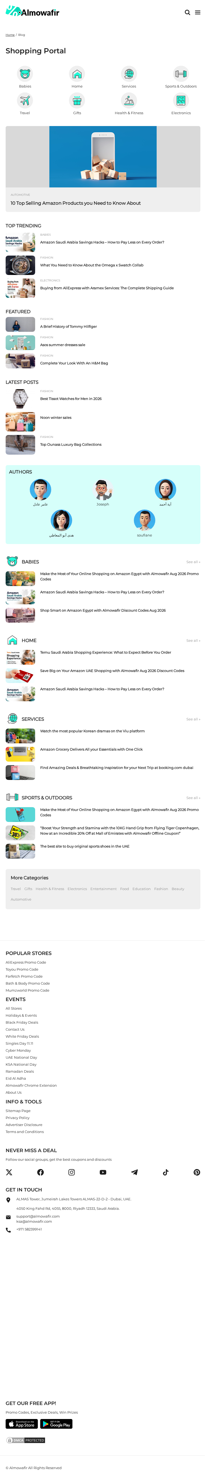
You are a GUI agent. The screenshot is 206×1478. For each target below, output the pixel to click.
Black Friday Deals (22, 1022)
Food (124, 889)
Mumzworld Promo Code (27, 990)
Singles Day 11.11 (19, 1043)
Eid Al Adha (16, 1078)
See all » (193, 562)
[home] (32, 10)
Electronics (77, 889)
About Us (13, 1092)
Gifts (28, 889)
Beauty (178, 889)
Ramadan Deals (20, 1071)
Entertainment (103, 889)
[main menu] (197, 12)
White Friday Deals (22, 1036)
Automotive (21, 899)
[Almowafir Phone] (8, 1231)
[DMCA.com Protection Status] (103, 1441)
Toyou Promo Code (22, 969)
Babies (30, 561)
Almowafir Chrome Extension (31, 1085)
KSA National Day (21, 1064)
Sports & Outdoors (47, 797)
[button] (9, 1172)
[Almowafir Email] (8, 1218)
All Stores (14, 1008)
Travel (16, 889)
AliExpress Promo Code (26, 962)
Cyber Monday (18, 1050)
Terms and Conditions (25, 1132)
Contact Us (15, 1029)
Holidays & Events (21, 1015)
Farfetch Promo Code (24, 976)
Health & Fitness (50, 889)
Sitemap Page (18, 1110)
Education (142, 889)
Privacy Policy (18, 1118)
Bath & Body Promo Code (28, 983)
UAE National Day (21, 1057)
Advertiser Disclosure (24, 1125)
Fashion (161, 889)
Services (33, 719)
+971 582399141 (29, 1229)
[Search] (187, 12)
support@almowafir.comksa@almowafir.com (38, 1219)
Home (10, 35)
